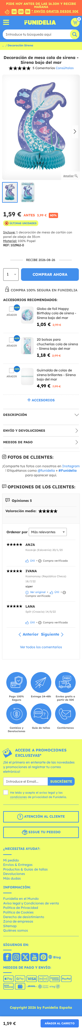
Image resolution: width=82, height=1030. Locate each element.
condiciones (18, 797)
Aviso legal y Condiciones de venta (31, 903)
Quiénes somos (15, 930)
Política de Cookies (18, 912)
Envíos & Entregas (18, 865)
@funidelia (46, 470)
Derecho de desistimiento (23, 917)
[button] (75, 132)
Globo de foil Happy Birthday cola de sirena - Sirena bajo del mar (56, 313)
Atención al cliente (44, 816)
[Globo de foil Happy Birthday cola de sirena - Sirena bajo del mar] (27, 315)
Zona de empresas (18, 921)
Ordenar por (17, 532)
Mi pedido (11, 860)
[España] (7, 957)
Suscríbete (61, 781)
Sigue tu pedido (44, 832)
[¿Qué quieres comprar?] (6, 22)
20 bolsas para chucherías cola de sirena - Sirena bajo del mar (57, 344)
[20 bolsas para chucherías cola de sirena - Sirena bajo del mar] (27, 345)
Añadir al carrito (60, 1023)
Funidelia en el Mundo (21, 898)
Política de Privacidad (20, 907)
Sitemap (10, 926)
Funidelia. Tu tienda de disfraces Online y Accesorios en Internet (40, 22)
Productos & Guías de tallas (25, 869)
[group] (10, 192)
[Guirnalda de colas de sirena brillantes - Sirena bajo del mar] (27, 376)
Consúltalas (65, 68)
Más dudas (12, 878)
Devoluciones (14, 874)
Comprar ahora (50, 274)
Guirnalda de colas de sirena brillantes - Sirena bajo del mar (56, 374)
